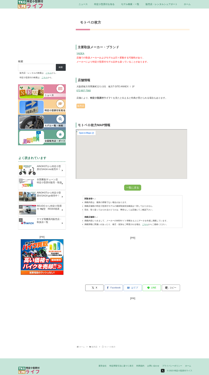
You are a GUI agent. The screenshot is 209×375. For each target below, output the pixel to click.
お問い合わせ (153, 366)
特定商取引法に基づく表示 (121, 366)
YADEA (80, 53)
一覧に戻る (132, 187)
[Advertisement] (133, 260)
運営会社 (102, 366)
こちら (145, 224)
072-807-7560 (83, 90)
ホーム (188, 366)
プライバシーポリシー (172, 366)
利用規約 (140, 366)
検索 (20, 61)
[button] (171, 288)
